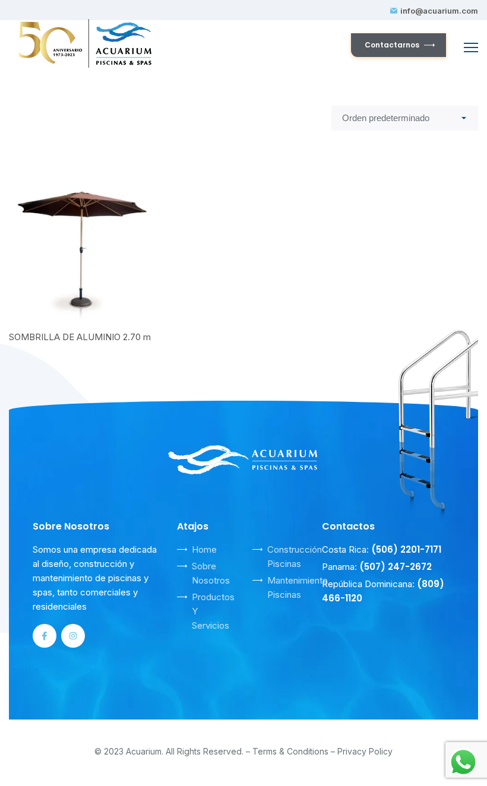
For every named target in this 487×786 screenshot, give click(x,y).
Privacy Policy (365, 751)
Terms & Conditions (290, 751)
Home (204, 549)
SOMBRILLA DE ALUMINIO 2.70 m (80, 337)
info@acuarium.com (439, 10)
